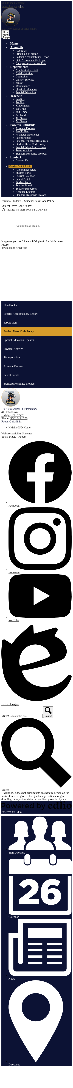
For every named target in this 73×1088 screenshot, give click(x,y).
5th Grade (21, 121)
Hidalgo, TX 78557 (12, 413)
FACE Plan (22, 131)
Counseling (22, 76)
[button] (17, 47)
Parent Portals (23, 137)
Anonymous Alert (26, 169)
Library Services (25, 79)
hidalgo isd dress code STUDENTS (27, 209)
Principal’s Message (27, 53)
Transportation (24, 150)
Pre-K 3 (20, 99)
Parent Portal (23, 179)
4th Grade (21, 118)
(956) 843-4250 (18, 418)
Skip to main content (12, 2)
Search (5, 715)
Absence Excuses (25, 128)
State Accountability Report (31, 60)
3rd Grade (21, 115)
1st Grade (21, 108)
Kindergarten (23, 105)
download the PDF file (14, 247)
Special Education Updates (31, 147)
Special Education (26, 92)
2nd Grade (21, 111)
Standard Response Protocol (31, 153)
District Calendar (25, 175)
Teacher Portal (24, 185)
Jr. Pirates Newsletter (27, 134)
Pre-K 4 (20, 102)
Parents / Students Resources (32, 140)
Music (19, 82)
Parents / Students (11, 200)
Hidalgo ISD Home (19, 427)
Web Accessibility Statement (17, 433)
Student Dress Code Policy (31, 144)
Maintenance (23, 85)
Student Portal (23, 172)
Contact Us (22, 160)
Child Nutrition (24, 73)
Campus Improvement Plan (31, 63)
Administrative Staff (27, 70)
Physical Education (26, 89)
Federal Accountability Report (32, 56)
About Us (21, 50)
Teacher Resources (26, 188)
